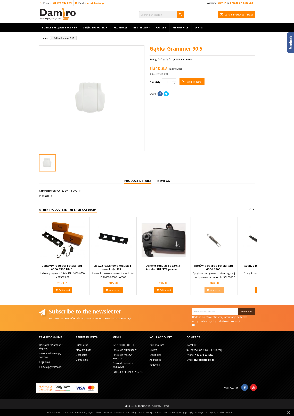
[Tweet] (166, 93)
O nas (199, 27)
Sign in (222, 2)
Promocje (120, 27)
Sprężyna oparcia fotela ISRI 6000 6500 (213, 267)
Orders (153, 349)
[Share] (160, 93)
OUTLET (161, 27)
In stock (44, 196)
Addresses (155, 359)
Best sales (81, 354)
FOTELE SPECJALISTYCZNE (58, 27)
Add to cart (191, 82)
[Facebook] (244, 387)
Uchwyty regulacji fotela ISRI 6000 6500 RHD (62, 267)
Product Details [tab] (137, 181)
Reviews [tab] (163, 181)
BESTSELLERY (141, 27)
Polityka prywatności (50, 366)
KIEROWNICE (181, 27)
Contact (193, 337)
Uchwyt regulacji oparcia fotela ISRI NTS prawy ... (163, 267)
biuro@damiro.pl (94, 3)
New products (83, 349)
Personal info (157, 345)
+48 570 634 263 (61, 3)
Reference (45, 190)
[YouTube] (253, 387)
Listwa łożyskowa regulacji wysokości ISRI (112, 267)
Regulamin (45, 362)
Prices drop (82, 345)
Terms (166, 405)
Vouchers (155, 364)
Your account (161, 337)
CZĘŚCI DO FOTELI (94, 27)
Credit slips (155, 354)
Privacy (157, 405)
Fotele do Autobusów (124, 349)
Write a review (184, 59)
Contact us (82, 359)
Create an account (241, 2)
